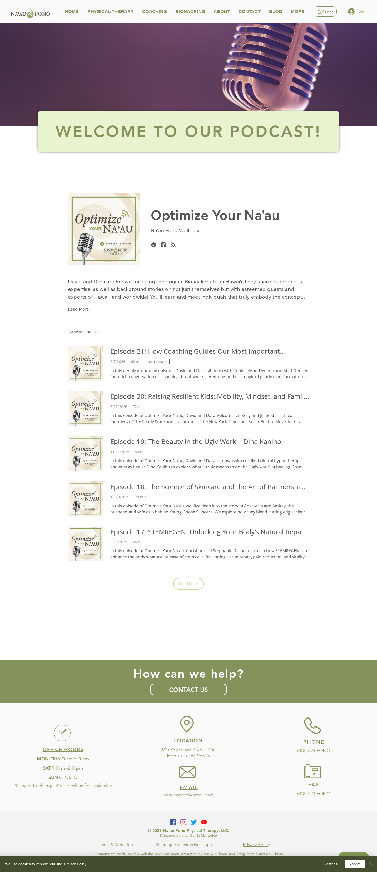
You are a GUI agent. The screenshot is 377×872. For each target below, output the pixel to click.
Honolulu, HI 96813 (188, 756)
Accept (354, 863)
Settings (331, 863)
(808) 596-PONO (313, 750)
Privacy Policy (75, 863)
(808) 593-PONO (313, 794)
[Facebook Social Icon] (173, 822)
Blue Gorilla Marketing (199, 835)
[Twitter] (194, 822)
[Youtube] (204, 822)
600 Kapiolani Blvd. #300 (188, 750)
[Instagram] (183, 822)
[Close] (371, 864)
